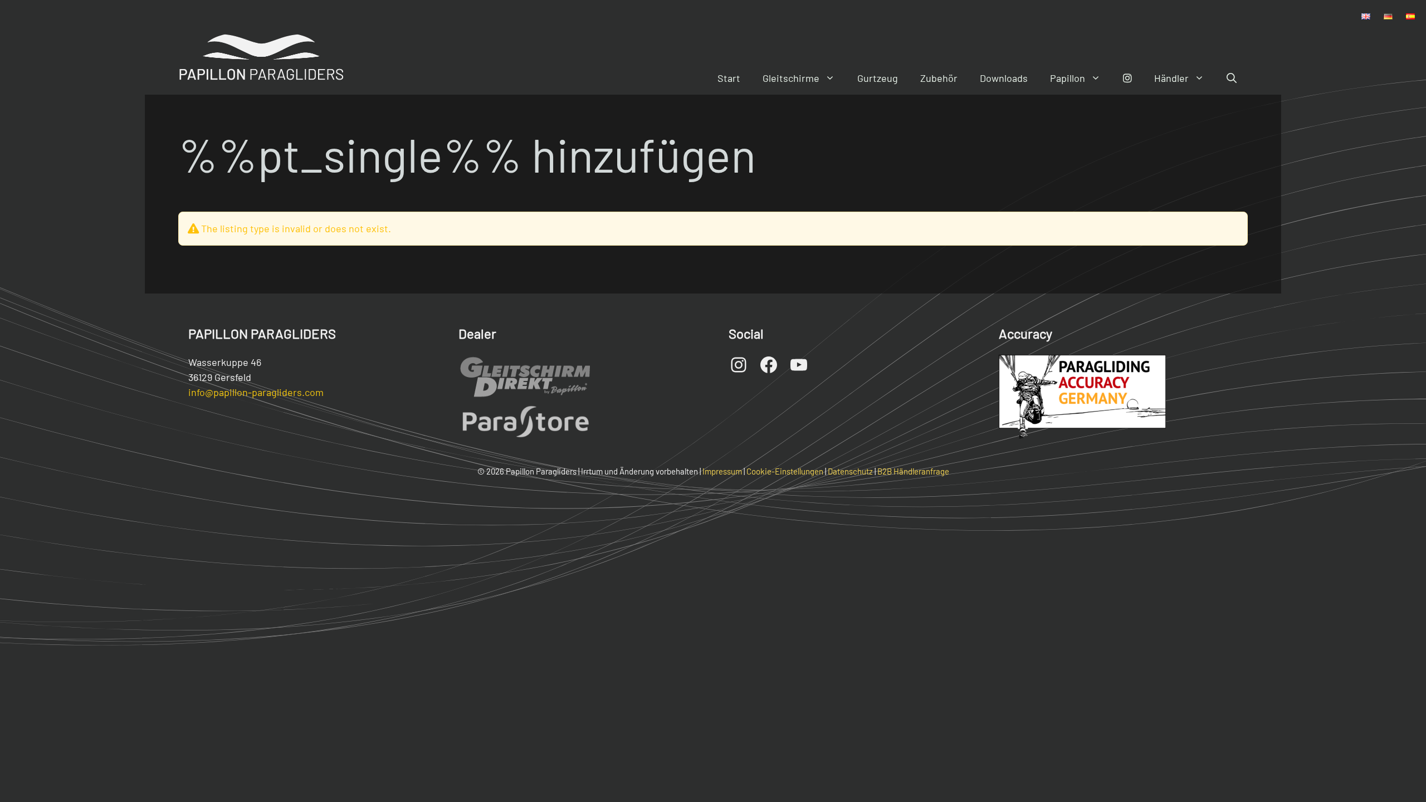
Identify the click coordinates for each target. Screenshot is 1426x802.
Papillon (1067, 78)
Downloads (1004, 78)
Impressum (722, 471)
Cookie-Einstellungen (784, 471)
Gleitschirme (791, 78)
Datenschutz (850, 471)
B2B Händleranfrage (913, 471)
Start (728, 78)
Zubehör (939, 78)
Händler (1171, 78)
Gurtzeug (877, 78)
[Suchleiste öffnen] (1231, 78)
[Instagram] (1127, 78)
